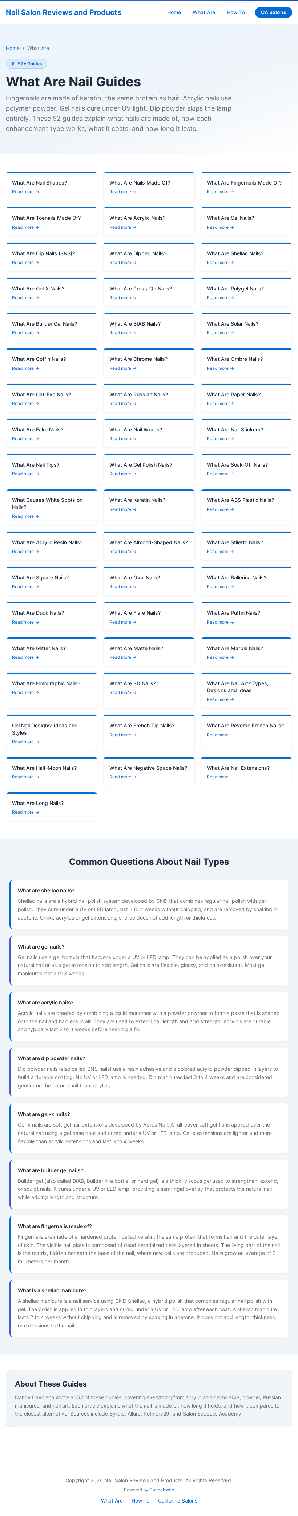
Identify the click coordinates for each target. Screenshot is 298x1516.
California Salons (177, 1501)
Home (174, 12)
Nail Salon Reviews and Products (63, 12)
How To (236, 12)
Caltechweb (161, 1489)
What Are (204, 12)
